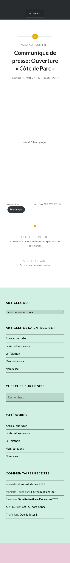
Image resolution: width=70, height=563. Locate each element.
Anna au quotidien (35, 44)
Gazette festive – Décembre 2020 (38, 499)
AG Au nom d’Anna (34, 506)
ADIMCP (11, 506)
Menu (37, 13)
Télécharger (16, 209)
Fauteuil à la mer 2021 (32, 484)
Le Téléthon (13, 353)
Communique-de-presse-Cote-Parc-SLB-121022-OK (33, 204)
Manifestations (15, 361)
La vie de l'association (18, 346)
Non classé (12, 368)
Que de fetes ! (28, 514)
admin (26, 77)
